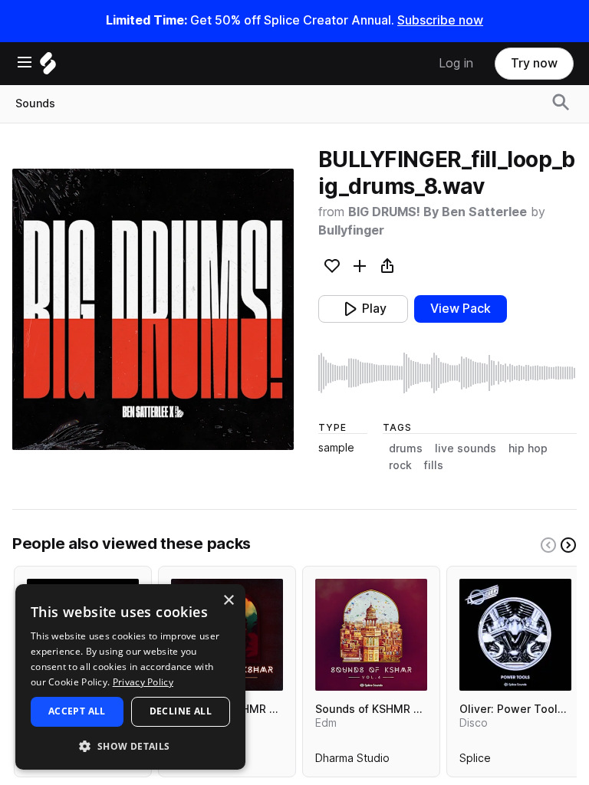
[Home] (48, 67)
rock (400, 465)
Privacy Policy (143, 681)
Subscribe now (440, 20)
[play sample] (447, 373)
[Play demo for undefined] (153, 309)
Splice (475, 761)
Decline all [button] (181, 711)
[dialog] (130, 677)
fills (433, 465)
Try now (534, 63)
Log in (456, 63)
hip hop (528, 448)
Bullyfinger (351, 230)
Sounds (35, 103)
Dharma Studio (352, 761)
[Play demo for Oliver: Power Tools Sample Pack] (515, 635)
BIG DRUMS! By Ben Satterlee (437, 212)
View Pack (460, 308)
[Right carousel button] (568, 545)
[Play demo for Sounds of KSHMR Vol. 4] (371, 635)
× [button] (228, 600)
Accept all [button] (77, 711)
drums (406, 448)
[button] (130, 745)
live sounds (465, 448)
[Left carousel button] (548, 545)
